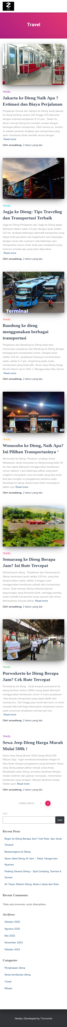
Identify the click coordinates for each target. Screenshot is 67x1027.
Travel (7, 92)
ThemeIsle (46, 1018)
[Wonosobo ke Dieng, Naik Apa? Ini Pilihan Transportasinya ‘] (33, 412)
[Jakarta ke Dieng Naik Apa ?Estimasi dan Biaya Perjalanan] (33, 64)
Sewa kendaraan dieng (17, 974)
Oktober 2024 (12, 949)
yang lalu (33, 145)
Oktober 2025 (12, 921)
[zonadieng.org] (10, 6)
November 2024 (13, 942)
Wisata (8, 988)
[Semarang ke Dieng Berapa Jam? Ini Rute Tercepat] (33, 525)
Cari (5, 813)
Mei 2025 (9, 935)
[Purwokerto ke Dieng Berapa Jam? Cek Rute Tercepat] (33, 639)
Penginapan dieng (14, 967)
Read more (10, 139)
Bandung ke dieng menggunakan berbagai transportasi (25, 331)
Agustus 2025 (12, 928)
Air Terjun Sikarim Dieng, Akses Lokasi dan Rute (31, 884)
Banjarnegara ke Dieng (17, 851)
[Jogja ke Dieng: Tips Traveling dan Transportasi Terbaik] (33, 178)
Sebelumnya (27, 803)
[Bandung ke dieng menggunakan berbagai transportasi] (33, 292)
